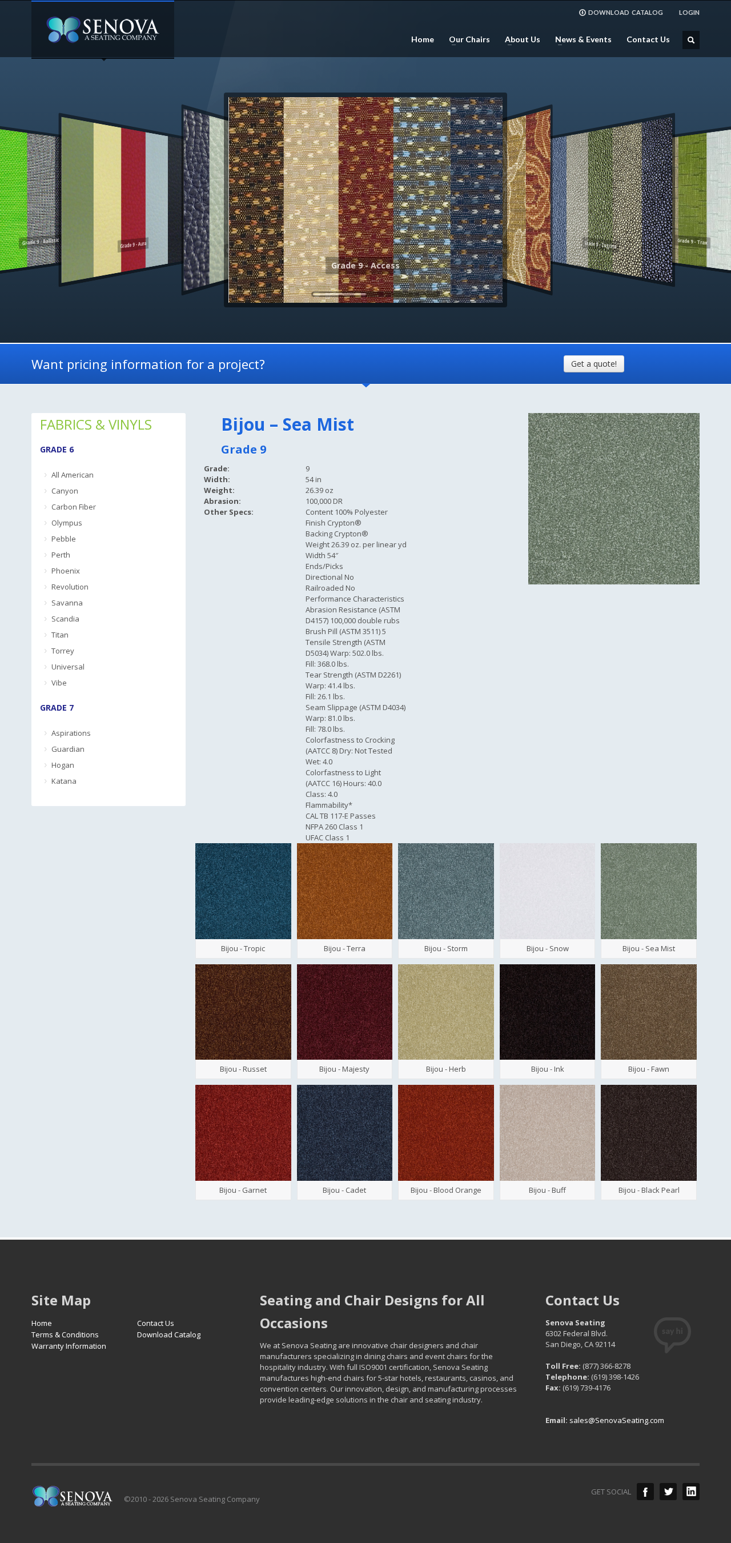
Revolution (70, 587)
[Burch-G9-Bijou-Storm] (446, 891)
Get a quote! (594, 363)
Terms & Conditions (65, 1334)
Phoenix (65, 571)
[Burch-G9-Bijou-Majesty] (345, 1012)
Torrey (62, 651)
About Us (519, 39)
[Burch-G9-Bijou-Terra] (345, 891)
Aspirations (71, 733)
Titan (60, 635)
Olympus (66, 523)
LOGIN (689, 12)
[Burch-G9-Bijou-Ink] (548, 1012)
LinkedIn (691, 1491)
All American (72, 475)
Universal (68, 667)
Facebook (645, 1491)
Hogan (62, 765)
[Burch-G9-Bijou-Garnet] (243, 1133)
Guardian (68, 749)
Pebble (63, 539)
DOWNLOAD (625, 12)
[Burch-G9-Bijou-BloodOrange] (446, 1133)
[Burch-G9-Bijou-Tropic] (243, 891)
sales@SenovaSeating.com (616, 1420)
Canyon (64, 491)
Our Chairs (466, 39)
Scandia (65, 619)
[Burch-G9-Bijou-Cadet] (345, 1133)
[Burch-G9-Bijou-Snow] (548, 891)
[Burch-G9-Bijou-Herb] (446, 1012)
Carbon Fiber (73, 507)
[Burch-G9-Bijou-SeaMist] (649, 891)
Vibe (59, 683)
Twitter (668, 1491)
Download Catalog (168, 1334)
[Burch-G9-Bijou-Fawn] (649, 1012)
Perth (60, 555)
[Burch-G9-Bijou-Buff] (548, 1133)
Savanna (67, 603)
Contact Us (648, 39)
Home (422, 39)
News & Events (580, 39)
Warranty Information (68, 1346)
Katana (64, 781)
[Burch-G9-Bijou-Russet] (243, 1012)
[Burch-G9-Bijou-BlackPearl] (649, 1133)
